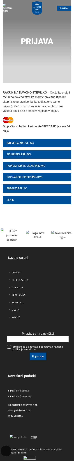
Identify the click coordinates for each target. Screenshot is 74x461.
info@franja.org (23, 396)
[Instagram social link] (53, 437)
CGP (34, 437)
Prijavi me (38, 356)
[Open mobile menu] (7, 8)
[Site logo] (37, 8)
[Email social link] (42, 437)
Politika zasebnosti (44, 449)
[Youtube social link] (58, 437)
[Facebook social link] (47, 437)
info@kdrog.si (22, 391)
